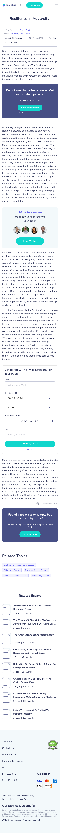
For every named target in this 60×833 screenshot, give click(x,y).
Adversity (14, 33)
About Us (7, 741)
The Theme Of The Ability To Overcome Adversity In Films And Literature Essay (34, 622)
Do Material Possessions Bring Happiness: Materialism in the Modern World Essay (33, 695)
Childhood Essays (12, 570)
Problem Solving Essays (36, 570)
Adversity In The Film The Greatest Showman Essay (32, 607)
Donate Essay (9, 754)
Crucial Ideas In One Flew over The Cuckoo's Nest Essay (32, 680)
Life (15, 29)
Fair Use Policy (28, 795)
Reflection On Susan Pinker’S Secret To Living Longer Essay (34, 666)
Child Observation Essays (15, 575)
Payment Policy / (9, 799)
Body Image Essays (41, 575)
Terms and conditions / (11, 795)
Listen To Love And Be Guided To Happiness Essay (31, 712)
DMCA (5, 767)
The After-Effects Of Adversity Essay (33, 635)
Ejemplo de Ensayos (12, 761)
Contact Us (8, 748)
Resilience (25, 33)
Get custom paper (30, 107)
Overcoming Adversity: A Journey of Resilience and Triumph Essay (32, 651)
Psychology (25, 29)
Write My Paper (30, 443)
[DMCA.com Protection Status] (53, 745)
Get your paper (30, 534)
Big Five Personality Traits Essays (19, 565)
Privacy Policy (23, 799)
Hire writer (34, 5)
